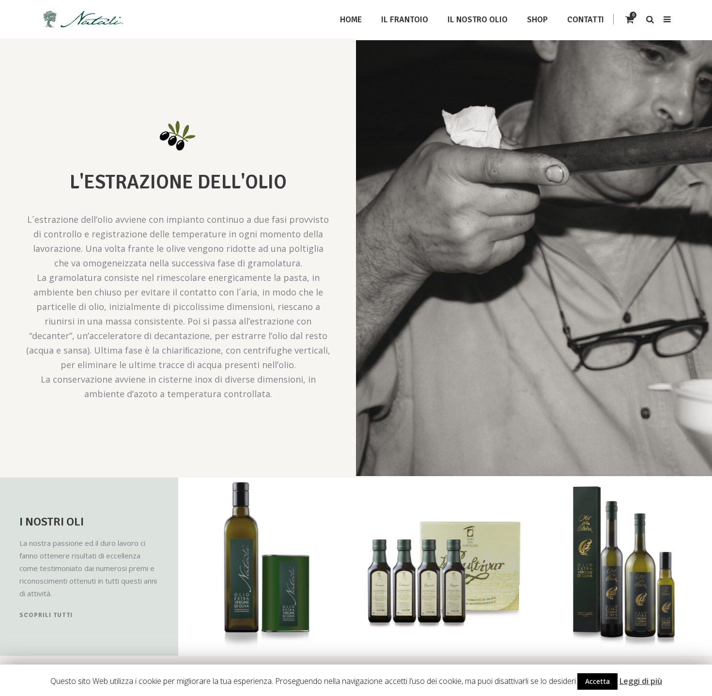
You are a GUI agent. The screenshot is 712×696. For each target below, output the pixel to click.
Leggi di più (640, 681)
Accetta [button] (597, 681)
